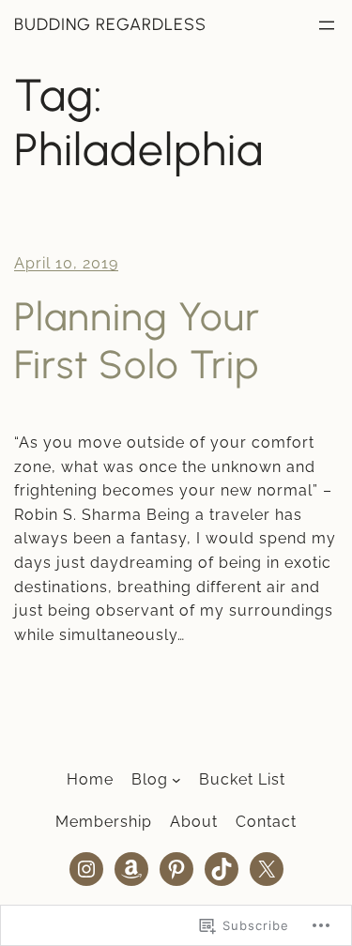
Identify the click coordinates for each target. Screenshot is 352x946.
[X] (266, 869)
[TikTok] (221, 869)
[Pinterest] (176, 869)
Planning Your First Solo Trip (137, 341)
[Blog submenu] (176, 780)
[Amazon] (131, 869)
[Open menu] (326, 25)
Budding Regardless (110, 24)
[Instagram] (86, 869)
